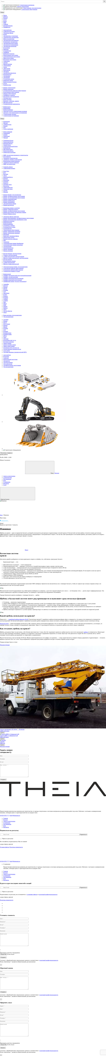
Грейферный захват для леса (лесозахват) (14, 281)
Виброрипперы (7, 222)
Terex (4, 337)
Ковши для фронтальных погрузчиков (14, 196)
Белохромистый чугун (9, 340)
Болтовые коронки (8, 341)
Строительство (7, 477)
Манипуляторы (7, 64)
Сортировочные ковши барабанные (13, 243)
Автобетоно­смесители (9, 73)
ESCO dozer (6, 324)
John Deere (6, 293)
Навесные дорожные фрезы (11, 236)
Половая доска (7, 184)
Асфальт (5, 24)
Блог (4, 480)
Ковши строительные (9, 87)
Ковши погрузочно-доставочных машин (14, 212)
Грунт (5, 19)
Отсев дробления (8, 129)
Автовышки (6, 76)
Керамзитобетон (8, 143)
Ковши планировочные (10, 199)
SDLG (5, 303)
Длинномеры (7, 65)
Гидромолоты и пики (9, 227)
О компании (6, 482)
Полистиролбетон (8, 151)
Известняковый (7, 131)
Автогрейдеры (7, 30)
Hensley (5, 325)
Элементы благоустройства (11, 162)
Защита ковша (7, 343)
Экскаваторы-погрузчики (10, 43)
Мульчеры (6, 234)
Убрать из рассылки (7, 838)
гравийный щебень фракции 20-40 (18, 619)
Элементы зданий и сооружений (12, 159)
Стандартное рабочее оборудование (13, 268)
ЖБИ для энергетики (9, 164)
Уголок (5, 190)
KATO (5, 294)
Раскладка (6, 186)
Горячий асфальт (8, 167)
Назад (2, 12)
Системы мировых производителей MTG (15, 352)
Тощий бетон (7, 145)
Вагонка (5, 174)
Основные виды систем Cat (11, 347)
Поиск (52, 473)
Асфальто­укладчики (9, 31)
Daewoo (5, 285)
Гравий (5, 134)
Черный (5, 137)
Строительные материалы (27, 5)
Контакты (6, 483)
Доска (5, 175)
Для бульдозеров (8, 362)
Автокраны (6, 77)
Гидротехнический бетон (10, 146)
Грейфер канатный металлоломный (13, 278)
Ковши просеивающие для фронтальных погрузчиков (18, 218)
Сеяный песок (7, 124)
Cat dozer (5, 319)
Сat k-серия (6, 350)
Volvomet (5, 339)
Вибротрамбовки (8, 109)
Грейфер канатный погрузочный (12, 280)
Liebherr (5, 299)
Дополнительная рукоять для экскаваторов (15, 266)
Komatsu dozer (7, 333)
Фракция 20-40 (4, 623)
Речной (5, 126)
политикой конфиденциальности (48, 894)
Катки (5, 34)
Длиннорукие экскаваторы (11, 37)
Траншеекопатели (8, 248)
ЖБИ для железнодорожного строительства (15, 155)
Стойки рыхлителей (9, 262)
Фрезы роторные (8, 250)
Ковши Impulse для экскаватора (12, 194)
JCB (4, 291)
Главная (5, 818)
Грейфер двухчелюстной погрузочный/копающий (17, 275)
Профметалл (6, 27)
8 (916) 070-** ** (5, 815)
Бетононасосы (7, 74)
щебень (86, 632)
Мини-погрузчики (8, 58)
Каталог (57, 473)
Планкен (5, 181)
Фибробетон (6, 148)
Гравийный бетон (8, 140)
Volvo (4, 309)
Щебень (5, 16)
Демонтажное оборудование (11, 230)
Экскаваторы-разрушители (11, 40)
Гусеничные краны (8, 79)
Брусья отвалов (7, 259)
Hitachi (5, 288)
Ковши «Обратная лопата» (10, 209)
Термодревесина (8, 187)
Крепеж (5, 178)
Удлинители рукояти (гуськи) (11, 271)
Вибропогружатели (8, 221)
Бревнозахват (7, 274)
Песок (5, 15)
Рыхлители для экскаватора (11, 96)
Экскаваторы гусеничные (10, 36)
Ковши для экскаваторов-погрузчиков (14, 197)
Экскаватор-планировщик (10, 45)
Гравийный (6, 133)
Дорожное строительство (10, 158)
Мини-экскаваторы (8, 39)
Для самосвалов (7, 364)
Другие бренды (7, 311)
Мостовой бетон (8, 149)
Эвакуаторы (6, 68)
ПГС (4, 127)
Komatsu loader (7, 334)
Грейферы (6, 52)
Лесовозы (6, 71)
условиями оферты (32, 894)
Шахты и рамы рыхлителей (11, 264)
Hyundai (5, 290)
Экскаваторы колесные (9, 46)
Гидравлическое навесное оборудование (14, 90)
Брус (4, 172)
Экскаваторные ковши (9, 203)
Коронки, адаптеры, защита (11, 101)
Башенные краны (8, 80)
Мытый (5, 123)
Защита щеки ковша (9, 346)
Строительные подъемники (11, 115)
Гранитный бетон (8, 142)
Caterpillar (6, 284)
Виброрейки (6, 108)
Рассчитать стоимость (6, 453)
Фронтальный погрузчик (10, 359)
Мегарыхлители (7, 102)
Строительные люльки (9, 114)
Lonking (5, 300)
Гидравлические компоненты (11, 104)
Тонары (5, 62)
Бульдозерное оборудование (11, 92)
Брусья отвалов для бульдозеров (12, 253)
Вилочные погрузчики (9, 59)
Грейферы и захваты (9, 95)
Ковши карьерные (8, 89)
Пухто (5, 83)
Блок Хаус (6, 171)
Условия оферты (4, 847)
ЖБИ (4, 22)
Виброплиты (7, 106)
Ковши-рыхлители (8, 205)
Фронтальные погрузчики (10, 55)
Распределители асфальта (10, 239)
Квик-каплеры (7, 99)
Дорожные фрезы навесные (11, 216)
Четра (5, 312)
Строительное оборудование (29, 9)
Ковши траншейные (9, 202)
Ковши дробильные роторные (11, 231)
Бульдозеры (6, 47)
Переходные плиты (8, 237)
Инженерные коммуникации (11, 161)
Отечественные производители (12, 349)
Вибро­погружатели (8, 53)
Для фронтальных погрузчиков (12, 365)
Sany (4, 302)
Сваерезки (6, 242)
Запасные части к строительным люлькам (15, 111)
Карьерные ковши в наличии (11, 208)
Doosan (5, 287)
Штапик (5, 192)
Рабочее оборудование (9, 93)
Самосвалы (6, 61)
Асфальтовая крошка (9, 168)
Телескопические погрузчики (11, 56)
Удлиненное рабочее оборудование (13, 269)
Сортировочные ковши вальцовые (13, 245)
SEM (4, 305)
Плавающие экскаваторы (10, 42)
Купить (2, 732)
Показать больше (5, 645)
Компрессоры (7, 85)
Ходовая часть (7, 98)
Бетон (5, 21)
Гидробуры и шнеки (9, 225)
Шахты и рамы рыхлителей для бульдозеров (15, 258)
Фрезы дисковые (8, 249)
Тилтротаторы (7, 246)
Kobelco (5, 296)
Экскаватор (6, 361)
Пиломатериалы (8, 25)
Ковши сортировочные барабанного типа (15, 219)
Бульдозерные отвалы (9, 261)
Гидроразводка (7, 228)
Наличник (6, 180)
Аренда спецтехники (23, 6)
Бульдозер (6, 356)
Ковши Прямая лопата (9, 214)
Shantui (5, 306)
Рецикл (5, 18)
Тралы (5, 67)
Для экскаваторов (8, 316)
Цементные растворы (9, 152)
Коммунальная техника (9, 82)
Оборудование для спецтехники (32, 8)
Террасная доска (8, 189)
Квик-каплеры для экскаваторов (12, 315)
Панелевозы (6, 70)
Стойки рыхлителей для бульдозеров (13, 256)
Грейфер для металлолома (10, 277)
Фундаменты (7, 156)
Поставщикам (7, 479)
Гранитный (6, 136)
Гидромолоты (7, 50)
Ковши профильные (9, 200)
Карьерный (6, 121)
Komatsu (5, 297)
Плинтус (5, 183)
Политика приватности (16, 847)
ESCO (5, 322)
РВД (4, 240)
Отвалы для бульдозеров (10, 255)
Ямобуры (6, 49)
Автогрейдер (7, 355)
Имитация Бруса (8, 177)
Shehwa (5, 308)
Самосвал (6, 358)
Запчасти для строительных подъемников (15, 112)
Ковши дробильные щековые (11, 233)
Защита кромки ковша (9, 344)
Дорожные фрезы (8, 33)
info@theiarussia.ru (15, 815)
